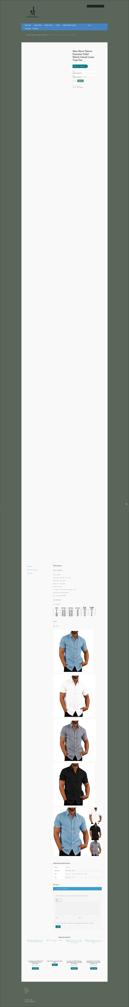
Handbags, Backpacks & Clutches (69, 25)
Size (73, 75)
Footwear (58, 25)
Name (57, 917)
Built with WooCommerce (30, 1001)
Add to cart (80, 81)
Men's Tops (38, 34)
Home (27, 34)
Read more (55, 964)
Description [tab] (29, 566)
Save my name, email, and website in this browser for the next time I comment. (75, 923)
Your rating (59, 898)
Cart (26, 987)
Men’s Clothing (28, 25)
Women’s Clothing (37, 25)
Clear (85, 76)
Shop (26, 992)
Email (80, 917)
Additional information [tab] (32, 569)
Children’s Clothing (48, 25)
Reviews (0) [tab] (29, 573)
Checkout (27, 989)
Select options (35, 968)
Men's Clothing (32, 34)
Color (74, 71)
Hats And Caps (35, 28)
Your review (59, 901)
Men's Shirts (44, 34)
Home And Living (28, 28)
